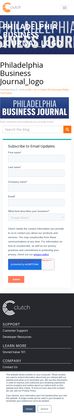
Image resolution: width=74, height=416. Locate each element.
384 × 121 (32, 89)
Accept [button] (29, 408)
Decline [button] (44, 408)
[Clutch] (12, 7)
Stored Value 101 (14, 352)
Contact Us (10, 367)
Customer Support (15, 331)
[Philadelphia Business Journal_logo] (34, 107)
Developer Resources (17, 337)
